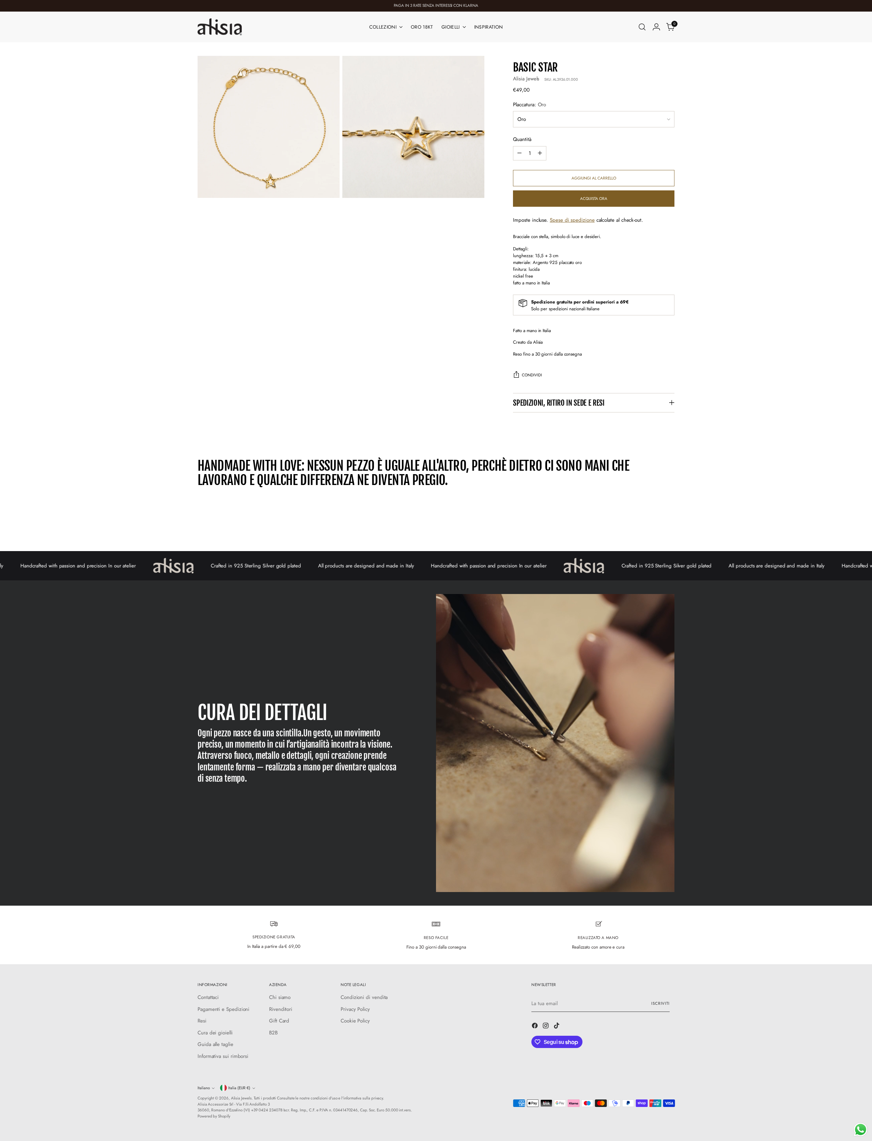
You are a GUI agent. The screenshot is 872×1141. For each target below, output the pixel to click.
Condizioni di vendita (364, 997)
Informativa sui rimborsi (223, 1056)
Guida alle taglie (215, 1044)
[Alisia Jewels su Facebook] (535, 1026)
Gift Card (279, 1021)
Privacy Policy (355, 1009)
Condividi (532, 375)
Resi (202, 1021)
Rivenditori (280, 1009)
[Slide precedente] (653, 528)
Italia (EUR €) (239, 1088)
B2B (273, 1032)
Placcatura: (529, 104)
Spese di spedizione (572, 220)
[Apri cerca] (642, 27)
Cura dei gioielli (215, 1032)
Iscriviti (660, 1003)
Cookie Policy (355, 1021)
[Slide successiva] (668, 527)
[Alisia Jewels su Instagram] (546, 1026)
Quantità (522, 139)
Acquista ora (593, 198)
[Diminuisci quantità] (519, 153)
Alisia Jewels (526, 78)
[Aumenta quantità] (540, 153)
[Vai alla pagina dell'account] (656, 27)
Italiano (204, 1088)
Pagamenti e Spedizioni (223, 1009)
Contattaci (208, 997)
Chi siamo (280, 997)
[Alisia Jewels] (220, 26)
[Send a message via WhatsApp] (861, 1130)
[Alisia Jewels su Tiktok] (557, 1026)
